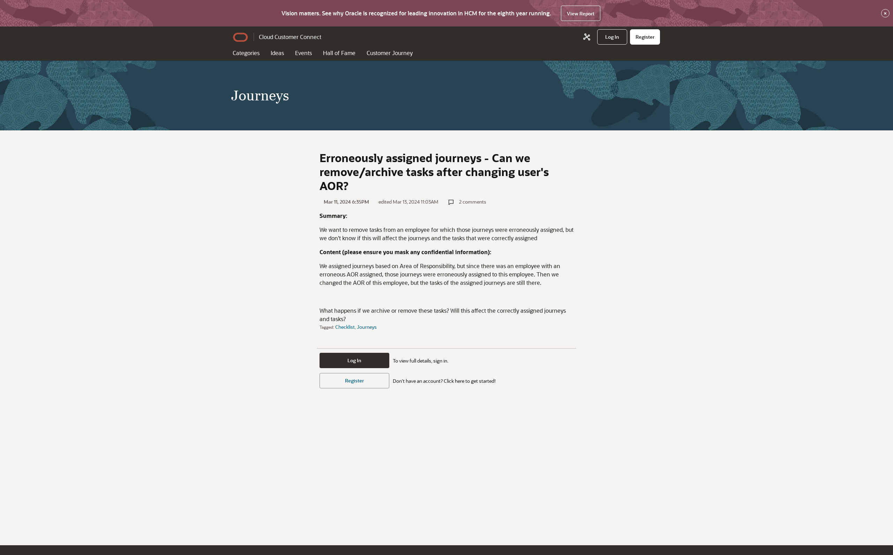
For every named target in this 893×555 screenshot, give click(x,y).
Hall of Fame (339, 52)
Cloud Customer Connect (290, 36)
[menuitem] (612, 37)
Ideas (277, 52)
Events (303, 52)
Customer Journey (390, 52)
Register (354, 380)
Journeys (367, 327)
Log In (354, 360)
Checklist (345, 327)
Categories (246, 52)
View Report (580, 13)
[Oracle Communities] (587, 37)
